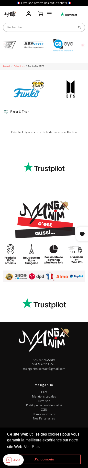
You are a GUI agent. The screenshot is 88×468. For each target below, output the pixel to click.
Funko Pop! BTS (36, 66)
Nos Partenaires (44, 418)
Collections (19, 66)
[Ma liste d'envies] (34, 10)
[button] (16, 112)
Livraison (44, 401)
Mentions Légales (44, 396)
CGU (44, 410)
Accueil (6, 66)
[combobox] (38, 27)
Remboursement (44, 414)
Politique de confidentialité (44, 405)
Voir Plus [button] (32, 447)
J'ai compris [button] (44, 459)
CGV (44, 392)
